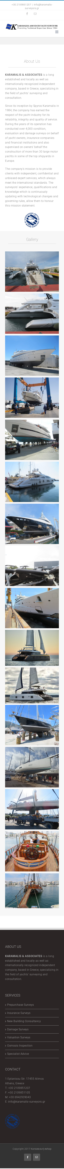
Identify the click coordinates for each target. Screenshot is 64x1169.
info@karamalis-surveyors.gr (26, 1101)
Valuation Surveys (18, 1037)
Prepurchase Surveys (20, 1004)
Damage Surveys (18, 1029)
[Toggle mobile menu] (57, 32)
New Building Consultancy (24, 1021)
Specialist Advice (18, 1053)
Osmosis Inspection (19, 1045)
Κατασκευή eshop (41, 1148)
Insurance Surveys (19, 1013)
